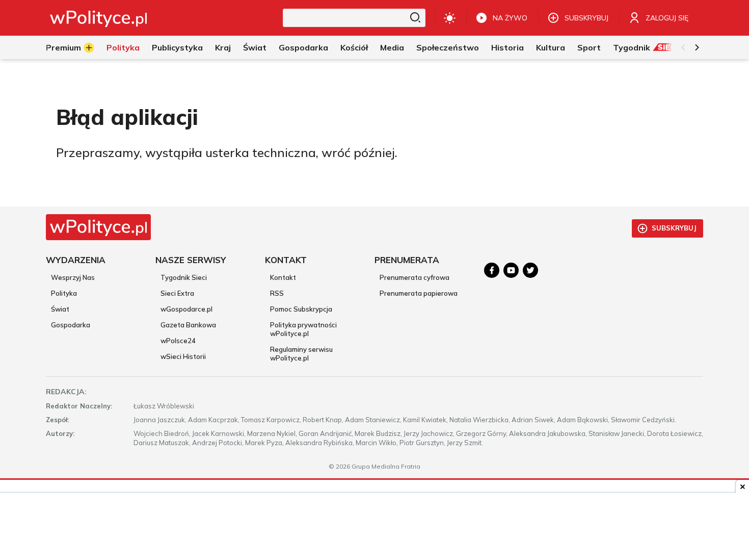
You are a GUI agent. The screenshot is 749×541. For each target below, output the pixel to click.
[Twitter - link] (530, 270)
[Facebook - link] (491, 270)
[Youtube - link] (511, 270)
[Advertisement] (374, 518)
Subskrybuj (674, 228)
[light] (450, 18)
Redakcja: (66, 391)
